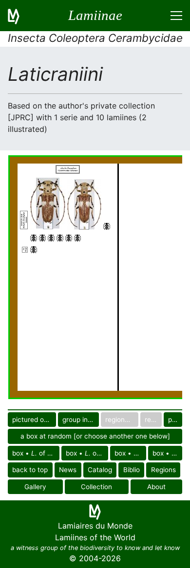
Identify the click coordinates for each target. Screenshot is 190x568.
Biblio (131, 470)
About (156, 487)
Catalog (100, 470)
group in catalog (80, 419)
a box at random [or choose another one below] (95, 436)
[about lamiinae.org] (19, 15)
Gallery (35, 487)
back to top (30, 470)
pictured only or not (34, 419)
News (67, 470)
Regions (163, 470)
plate (175, 419)
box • (167, 453)
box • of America (130, 453)
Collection (96, 487)
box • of (35, 453)
